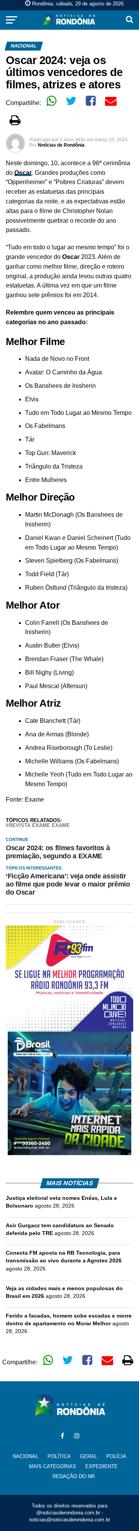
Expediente (101, 1466)
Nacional (25, 1456)
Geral (88, 1456)
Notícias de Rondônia (61, 145)
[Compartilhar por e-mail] (111, 101)
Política (59, 1456)
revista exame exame (39, 825)
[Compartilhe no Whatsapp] (51, 101)
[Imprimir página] (15, 120)
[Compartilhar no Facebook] (91, 101)
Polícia (116, 1456)
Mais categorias (52, 1466)
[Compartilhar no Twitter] (71, 101)
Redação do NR (74, 1476)
